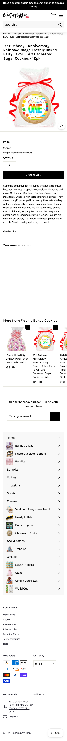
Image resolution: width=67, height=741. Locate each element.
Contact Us (9, 614)
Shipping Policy (11, 634)
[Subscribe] (55, 416)
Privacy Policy (10, 629)
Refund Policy (10, 624)
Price (6, 141)
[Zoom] (61, 126)
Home (6, 34)
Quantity (8, 157)
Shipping (7, 152)
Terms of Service (11, 639)
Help (5, 644)
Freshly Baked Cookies (39, 320)
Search (7, 619)
